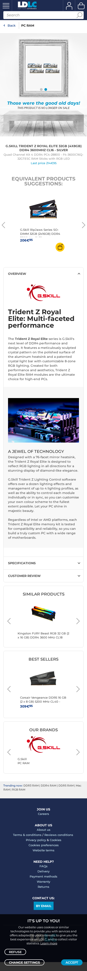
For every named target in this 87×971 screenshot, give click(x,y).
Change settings (24, 962)
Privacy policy (36, 840)
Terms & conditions (27, 835)
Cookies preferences (44, 845)
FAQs (43, 866)
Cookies (55, 840)
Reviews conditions (58, 835)
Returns (43, 886)
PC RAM (27, 25)
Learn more (48, 943)
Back (12, 25)
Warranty (43, 881)
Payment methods (43, 876)
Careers (43, 814)
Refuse (15, 952)
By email (43, 906)
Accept (72, 962)
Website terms (43, 850)
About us (43, 829)
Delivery (43, 871)
